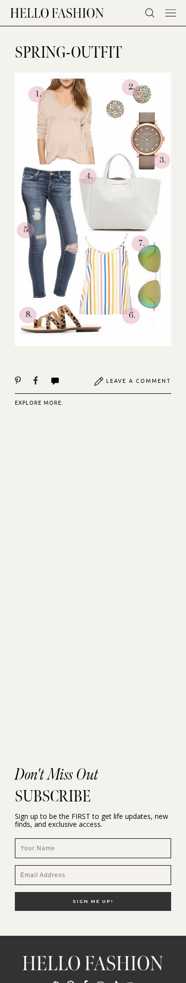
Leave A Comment (138, 381)
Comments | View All (65, 381)
